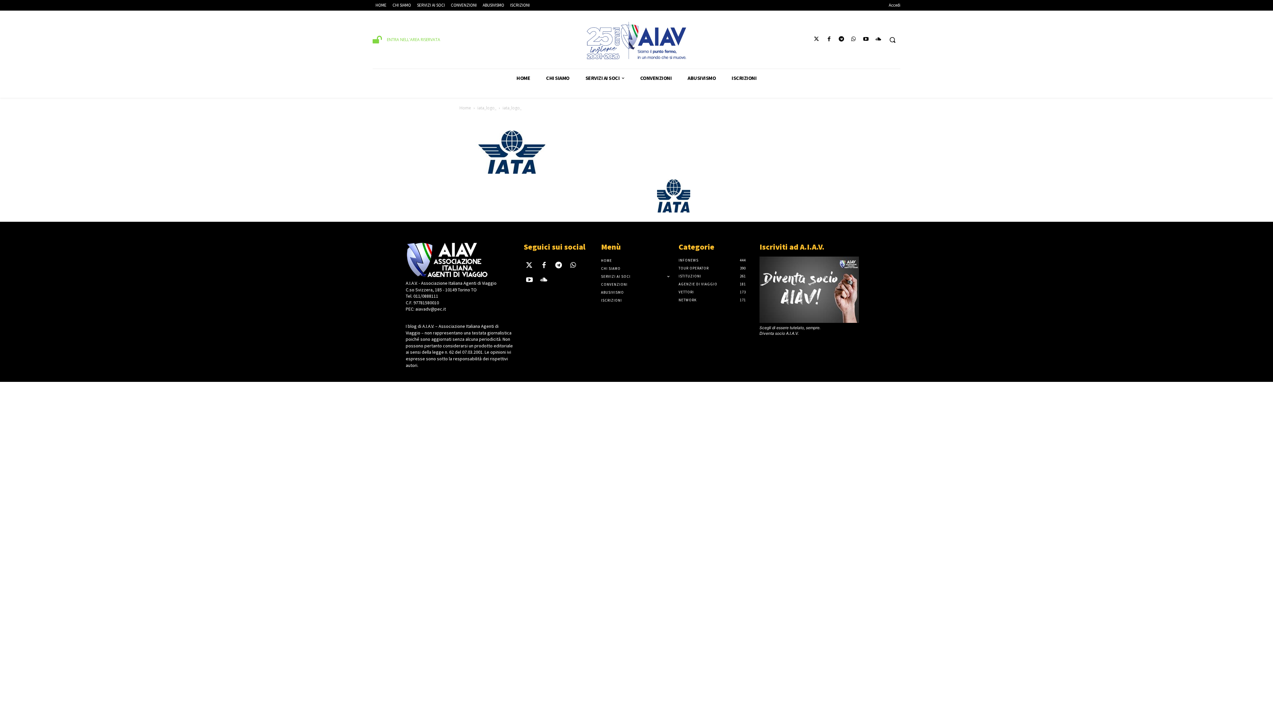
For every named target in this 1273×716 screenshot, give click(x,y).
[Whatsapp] (853, 39)
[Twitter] (816, 39)
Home (465, 108)
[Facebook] (828, 39)
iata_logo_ (486, 108)
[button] (892, 40)
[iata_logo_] (512, 172)
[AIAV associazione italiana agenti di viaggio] (636, 40)
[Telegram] (841, 39)
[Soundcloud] (878, 39)
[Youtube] (866, 39)
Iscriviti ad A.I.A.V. (791, 247)
